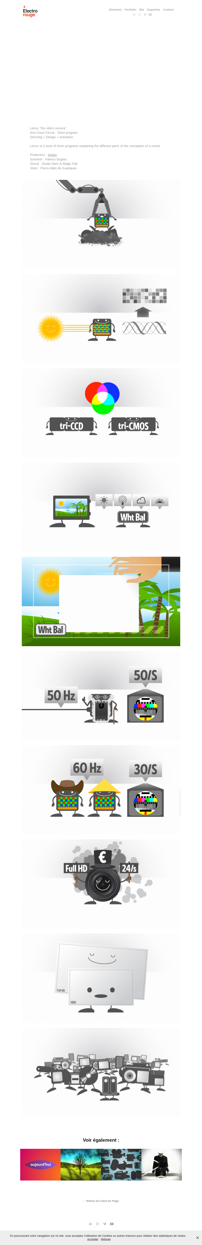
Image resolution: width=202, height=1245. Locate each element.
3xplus (52, 155)
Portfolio (130, 9)
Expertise (153, 9)
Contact (168, 9)
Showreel (115, 9)
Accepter (92, 1239)
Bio (142, 9)
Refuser (106, 1239)
